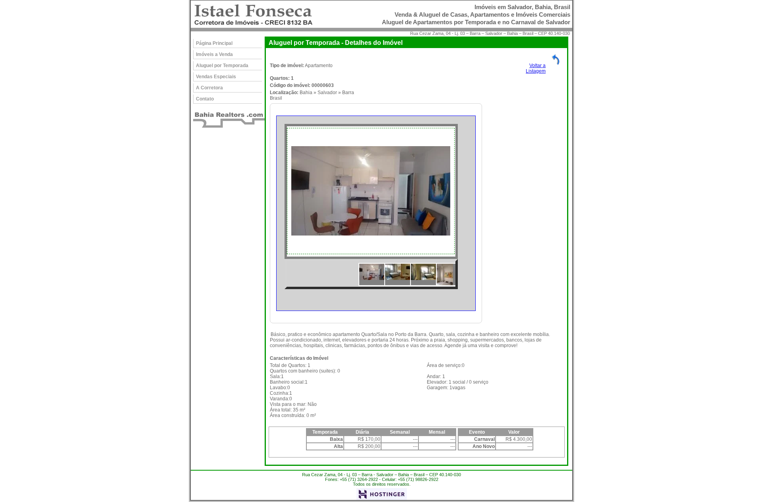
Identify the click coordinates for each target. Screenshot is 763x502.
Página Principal (214, 43)
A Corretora (209, 88)
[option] (371, 191)
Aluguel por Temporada (222, 65)
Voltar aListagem (536, 68)
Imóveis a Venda (214, 54)
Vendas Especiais (216, 76)
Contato (205, 99)
